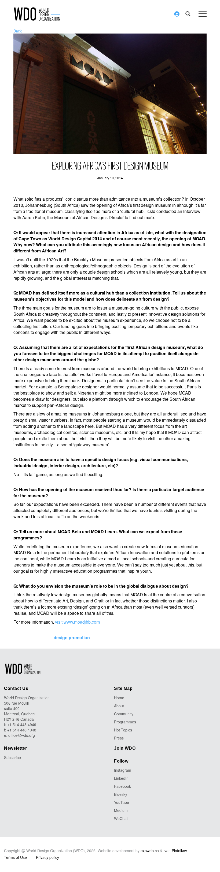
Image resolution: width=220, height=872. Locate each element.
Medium (121, 810)
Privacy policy (47, 857)
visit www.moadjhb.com (77, 622)
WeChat (121, 818)
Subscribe (12, 757)
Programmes (125, 721)
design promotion (72, 637)
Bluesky (120, 794)
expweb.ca (150, 850)
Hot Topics (123, 730)
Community (123, 713)
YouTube (121, 802)
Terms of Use (15, 857)
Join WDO (124, 748)
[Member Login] (176, 14)
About (119, 705)
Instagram (122, 770)
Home (119, 697)
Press (119, 738)
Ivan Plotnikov (175, 850)
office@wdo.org (21, 735)
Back (17, 31)
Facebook (122, 786)
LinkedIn (121, 778)
